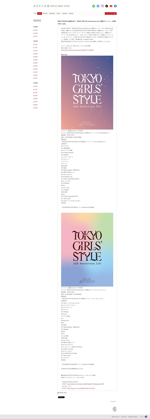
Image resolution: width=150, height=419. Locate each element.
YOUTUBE (64, 13)
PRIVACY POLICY (116, 416)
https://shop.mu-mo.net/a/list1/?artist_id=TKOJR (81, 388)
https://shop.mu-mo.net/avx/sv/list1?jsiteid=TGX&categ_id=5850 (85, 384)
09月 (36, 53)
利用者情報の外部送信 (133, 416)
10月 (36, 50)
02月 (36, 33)
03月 (36, 30)
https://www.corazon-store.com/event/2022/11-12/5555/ (77, 50)
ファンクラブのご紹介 (110, 13)
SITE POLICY (124, 416)
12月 (36, 44)
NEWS (39, 13)
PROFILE (45, 13)
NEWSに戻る (63, 392)
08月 (36, 56)
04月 (36, 69)
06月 (36, 63)
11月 (36, 47)
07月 (36, 60)
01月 (36, 36)
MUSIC (58, 13)
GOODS (71, 13)
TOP (35, 13)
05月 (36, 66)
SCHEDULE (52, 13)
